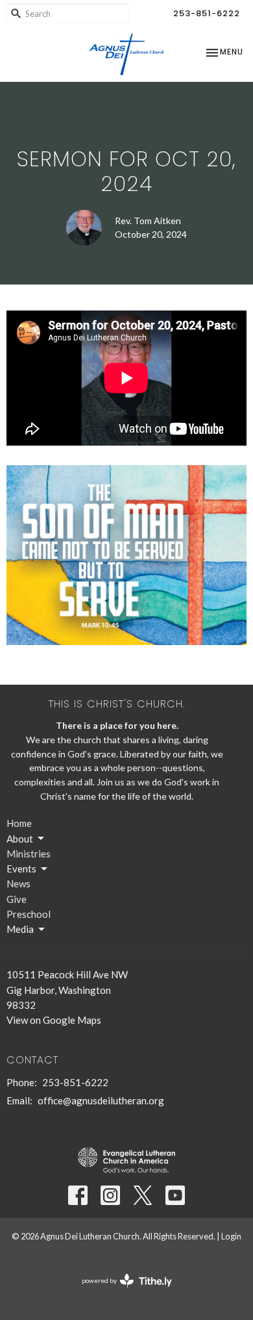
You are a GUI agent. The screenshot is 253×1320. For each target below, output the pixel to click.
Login (231, 1236)
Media (20, 929)
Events (21, 868)
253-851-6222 (206, 13)
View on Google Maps (53, 1020)
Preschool (28, 914)
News (18, 883)
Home (19, 823)
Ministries (28, 853)
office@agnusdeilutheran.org (101, 1100)
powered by (120, 1291)
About (19, 838)
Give (16, 899)
